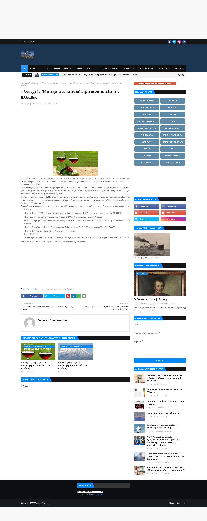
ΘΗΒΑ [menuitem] (79, 68)
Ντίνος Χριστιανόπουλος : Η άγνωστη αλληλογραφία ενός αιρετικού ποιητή (165, 468)
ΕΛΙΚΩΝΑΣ (172, 107)
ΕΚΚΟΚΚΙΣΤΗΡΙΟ (173, 162)
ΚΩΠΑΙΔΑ (173, 100)
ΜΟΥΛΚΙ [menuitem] (56, 68)
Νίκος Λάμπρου (29, 103)
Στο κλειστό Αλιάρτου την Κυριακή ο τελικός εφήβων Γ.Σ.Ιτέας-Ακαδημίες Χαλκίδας (165, 378)
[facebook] (169, 42)
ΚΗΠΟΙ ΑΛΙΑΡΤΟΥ (147, 107)
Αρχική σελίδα (27, 83)
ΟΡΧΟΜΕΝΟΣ (147, 162)
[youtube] (146, 212)
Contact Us (181, 503)
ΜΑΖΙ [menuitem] (46, 68)
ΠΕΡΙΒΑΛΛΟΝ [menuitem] (128, 68)
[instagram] (179, 42)
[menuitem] (24, 68)
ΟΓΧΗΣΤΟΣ (173, 121)
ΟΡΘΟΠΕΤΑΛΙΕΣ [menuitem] (146, 68)
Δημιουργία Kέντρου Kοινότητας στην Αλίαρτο (165, 390)
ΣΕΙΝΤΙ (173, 114)
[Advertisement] (84, 19)
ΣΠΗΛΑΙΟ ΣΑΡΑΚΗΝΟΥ (146, 121)
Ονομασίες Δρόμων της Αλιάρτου (163, 413)
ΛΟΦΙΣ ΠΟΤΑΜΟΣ (172, 156)
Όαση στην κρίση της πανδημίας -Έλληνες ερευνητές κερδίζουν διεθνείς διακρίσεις (166, 456)
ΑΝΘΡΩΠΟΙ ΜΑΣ (147, 100)
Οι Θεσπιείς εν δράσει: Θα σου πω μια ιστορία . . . (165, 402)
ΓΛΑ (172, 149)
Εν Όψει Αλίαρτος (42, 503)
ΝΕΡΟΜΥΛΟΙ (147, 142)
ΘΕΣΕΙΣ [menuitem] (178, 68)
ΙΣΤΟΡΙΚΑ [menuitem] (103, 68)
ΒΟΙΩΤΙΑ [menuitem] (90, 68)
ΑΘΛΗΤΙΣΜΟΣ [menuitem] (163, 68)
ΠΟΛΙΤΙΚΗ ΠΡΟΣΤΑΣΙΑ (146, 128)
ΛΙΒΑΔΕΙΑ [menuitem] (68, 68)
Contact (32, 41)
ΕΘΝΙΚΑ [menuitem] (115, 68)
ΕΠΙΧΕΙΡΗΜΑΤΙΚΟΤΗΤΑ (172, 135)
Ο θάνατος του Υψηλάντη (150, 299)
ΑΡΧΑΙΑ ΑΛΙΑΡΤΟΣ (173, 128)
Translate (98, 494)
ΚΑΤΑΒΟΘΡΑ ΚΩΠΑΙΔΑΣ (173, 142)
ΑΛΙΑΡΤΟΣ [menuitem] (34, 68)
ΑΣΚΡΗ (147, 149)
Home (23, 41)
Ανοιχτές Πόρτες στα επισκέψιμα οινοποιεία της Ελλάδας (57, 83)
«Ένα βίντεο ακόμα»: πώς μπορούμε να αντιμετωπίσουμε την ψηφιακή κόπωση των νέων (99, 74)
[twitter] (174, 42)
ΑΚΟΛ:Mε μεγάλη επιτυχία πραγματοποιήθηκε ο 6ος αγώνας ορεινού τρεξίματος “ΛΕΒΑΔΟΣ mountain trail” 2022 (163, 441)
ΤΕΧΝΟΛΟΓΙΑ (147, 135)
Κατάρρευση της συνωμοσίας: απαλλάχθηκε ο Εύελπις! (161, 426)
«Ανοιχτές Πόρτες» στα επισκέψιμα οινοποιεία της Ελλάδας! (35, 365)
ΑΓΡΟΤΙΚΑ (147, 114)
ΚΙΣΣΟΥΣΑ (147, 156)
